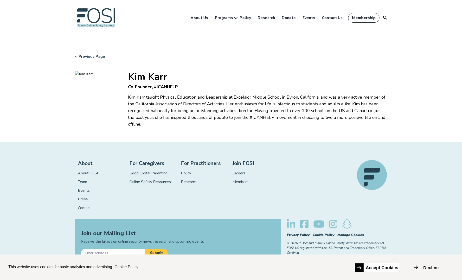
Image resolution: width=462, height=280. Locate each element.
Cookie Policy (323, 235)
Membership (364, 17)
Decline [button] (431, 267)
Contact (84, 207)
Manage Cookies (350, 235)
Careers (238, 173)
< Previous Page (90, 56)
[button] (156, 253)
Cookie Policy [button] (126, 267)
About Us (199, 17)
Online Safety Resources (150, 182)
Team (82, 182)
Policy (245, 17)
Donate (289, 17)
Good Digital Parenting (148, 173)
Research (266, 17)
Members (240, 182)
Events (308, 17)
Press (83, 199)
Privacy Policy (298, 235)
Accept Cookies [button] (382, 267)
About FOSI (88, 173)
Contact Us (332, 17)
